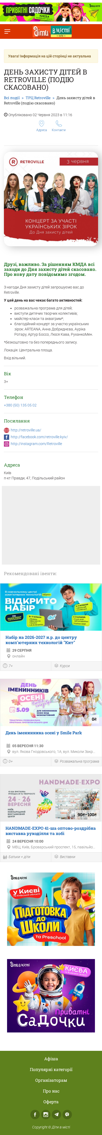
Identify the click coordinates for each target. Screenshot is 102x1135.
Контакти (59, 130)
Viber (67, 1114)
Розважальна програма (79, 761)
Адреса (41, 130)
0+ (11, 761)
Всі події (12, 97)
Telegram (56, 1114)
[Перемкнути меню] (7, 31)
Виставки (67, 857)
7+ (11, 666)
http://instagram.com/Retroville (36, 444)
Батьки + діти (19, 857)
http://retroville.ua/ (26, 430)
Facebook (35, 1114)
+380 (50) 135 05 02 (20, 405)
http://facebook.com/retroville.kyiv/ (39, 437)
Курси (65, 666)
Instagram (45, 1114)
